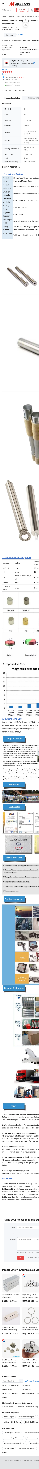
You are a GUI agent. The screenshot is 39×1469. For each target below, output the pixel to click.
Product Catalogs (33, 1381)
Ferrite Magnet (7, 1389)
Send (20, 1258)
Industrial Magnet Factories (13, 1438)
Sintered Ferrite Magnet (26, 1417)
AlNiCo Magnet (9, 1417)
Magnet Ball (26, 1385)
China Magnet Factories (12, 1432)
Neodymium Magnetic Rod (11, 1385)
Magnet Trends (9, 1448)
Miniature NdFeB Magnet (12, 1422)
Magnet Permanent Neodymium (14, 1443)
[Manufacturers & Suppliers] (19, 4)
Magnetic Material (32, 16)
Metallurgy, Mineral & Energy (16, 16)
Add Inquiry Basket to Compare (15, 90)
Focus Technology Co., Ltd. (27, 1460)
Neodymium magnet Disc (10, 1393)
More (4, 1452)
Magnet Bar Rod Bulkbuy (27, 1448)
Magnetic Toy (26, 1389)
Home (4, 16)
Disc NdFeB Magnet (31, 1422)
